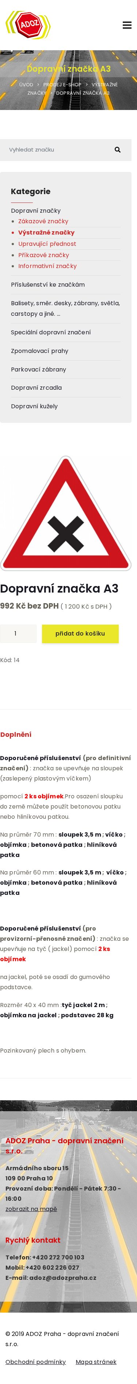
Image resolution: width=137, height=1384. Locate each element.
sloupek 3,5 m (79, 834)
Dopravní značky (36, 211)
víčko (114, 834)
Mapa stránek (96, 1362)
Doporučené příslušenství (40, 928)
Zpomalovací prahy (40, 351)
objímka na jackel (28, 1015)
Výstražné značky (46, 232)
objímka (13, 845)
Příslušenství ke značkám (48, 284)
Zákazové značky (43, 221)
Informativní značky (47, 266)
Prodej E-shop (62, 84)
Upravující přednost (47, 244)
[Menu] (127, 25)
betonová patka (57, 845)
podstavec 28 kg (87, 1015)
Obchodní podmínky (35, 1362)
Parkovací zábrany (38, 369)
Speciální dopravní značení (51, 332)
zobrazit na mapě (31, 1209)
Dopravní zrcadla (36, 388)
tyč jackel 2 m (83, 1005)
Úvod (26, 84)
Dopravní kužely (34, 406)
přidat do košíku (80, 633)
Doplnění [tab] (15, 734)
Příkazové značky (43, 255)
